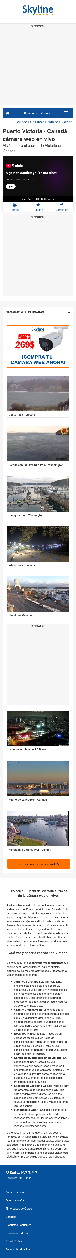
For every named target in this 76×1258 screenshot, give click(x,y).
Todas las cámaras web (38, 863)
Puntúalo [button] (38, 210)
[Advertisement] (38, 66)
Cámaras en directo (36, 113)
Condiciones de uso (17, 1233)
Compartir (62, 210)
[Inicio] (7, 112)
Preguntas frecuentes (18, 1225)
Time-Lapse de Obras (19, 1208)
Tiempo (14, 210)
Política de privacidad (18, 1249)
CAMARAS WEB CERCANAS (25, 312)
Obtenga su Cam (16, 1200)
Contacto (11, 1216)
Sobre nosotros (15, 1192)
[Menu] (66, 113)
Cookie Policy (14, 1241)
